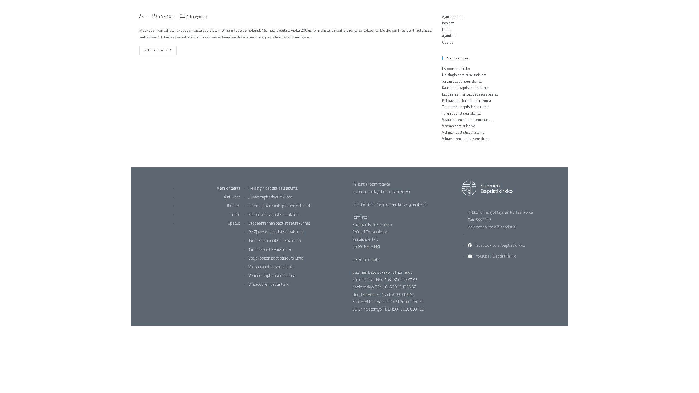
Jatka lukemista (160, 49)
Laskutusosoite (366, 259)
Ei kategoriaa (196, 16)
